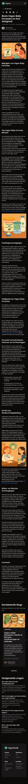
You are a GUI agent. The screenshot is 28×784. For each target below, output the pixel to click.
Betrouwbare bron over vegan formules (12, 211)
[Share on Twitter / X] (3, 12)
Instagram (7, 755)
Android (18, 757)
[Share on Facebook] (13, 12)
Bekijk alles (14, 670)
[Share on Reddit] (6, 12)
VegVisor (8, 3)
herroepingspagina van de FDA (10, 333)
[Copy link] (17, 12)
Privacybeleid (19, 764)
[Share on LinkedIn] (10, 12)
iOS (17, 755)
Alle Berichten (8, 8)
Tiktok (6, 757)
